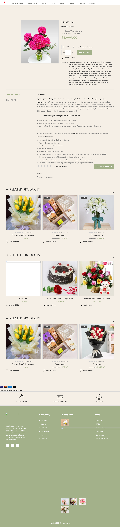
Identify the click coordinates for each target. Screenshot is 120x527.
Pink (88, 80)
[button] (112, 192)
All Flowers (81, 64)
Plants (44, 3)
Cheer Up (87, 69)
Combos (62, 3)
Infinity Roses (97, 364)
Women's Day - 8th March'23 (88, 85)
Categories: (65, 62)
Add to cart (84, 52)
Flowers (53, 3)
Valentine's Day (95, 82)
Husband (107, 73)
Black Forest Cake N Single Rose (60, 298)
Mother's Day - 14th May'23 (87, 78)
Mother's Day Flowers (104, 78)
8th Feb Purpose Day (104, 62)
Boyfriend (95, 67)
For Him (103, 71)
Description (12, 94)
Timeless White (97, 235)
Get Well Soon (78, 73)
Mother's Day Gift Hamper (77, 80)
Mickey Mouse (73, 78)
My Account (92, 3)
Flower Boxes (73, 71)
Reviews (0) (11, 100)
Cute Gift (23, 298)
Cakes (72, 3)
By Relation (79, 69)
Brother (108, 67)
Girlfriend (87, 73)
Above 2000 (73, 64)
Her (99, 73)
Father (104, 69)
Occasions (81, 3)
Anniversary (89, 64)
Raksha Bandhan (95, 80)
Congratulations (96, 69)
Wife (102, 82)
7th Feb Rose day (91, 62)
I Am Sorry (81, 76)
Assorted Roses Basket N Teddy (97, 298)
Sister (80, 82)
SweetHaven (60, 235)
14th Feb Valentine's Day (77, 62)
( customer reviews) (60, 166)
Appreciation (80, 67)
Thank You (86, 82)
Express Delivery (33, 3)
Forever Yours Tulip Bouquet (23, 235)
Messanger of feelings (104, 76)
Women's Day (73, 85)
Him (102, 73)
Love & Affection (90, 76)
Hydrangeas (73, 76)
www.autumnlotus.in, (73, 133)
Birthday (88, 67)
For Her (98, 71)
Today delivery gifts (17, 3)
